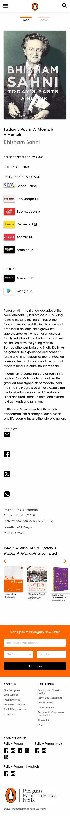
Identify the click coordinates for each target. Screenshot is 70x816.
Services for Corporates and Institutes (51, 714)
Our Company (12, 690)
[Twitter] (35, 471)
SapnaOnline (27, 186)
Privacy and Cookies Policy (49, 691)
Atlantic (22, 237)
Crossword (25, 224)
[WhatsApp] (35, 491)
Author (44, 20)
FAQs (40, 724)
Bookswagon (27, 211)
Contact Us (44, 720)
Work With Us (11, 694)
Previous (5, 561)
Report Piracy (45, 702)
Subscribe (35, 666)
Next (65, 561)
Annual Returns (46, 707)
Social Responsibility (15, 709)
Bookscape (25, 199)
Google (22, 291)
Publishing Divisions (14, 704)
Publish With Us (12, 699)
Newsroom (10, 714)
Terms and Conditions (50, 697)
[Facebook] (35, 451)
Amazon (23, 250)
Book (26, 20)
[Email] (35, 432)
